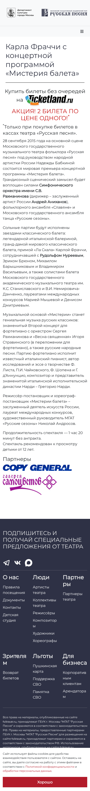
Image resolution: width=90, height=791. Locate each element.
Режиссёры (44, 613)
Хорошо (45, 782)
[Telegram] (6, 562)
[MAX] (28, 562)
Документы (14, 600)
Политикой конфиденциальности (49, 766)
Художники (43, 633)
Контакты (12, 607)
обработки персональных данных (27, 771)
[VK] (17, 562)
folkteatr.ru (9, 721)
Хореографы (45, 641)
